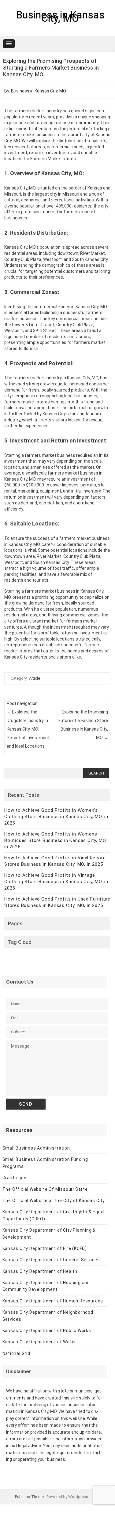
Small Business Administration (36, 1148)
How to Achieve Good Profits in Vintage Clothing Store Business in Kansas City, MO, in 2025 (56, 881)
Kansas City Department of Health (40, 1271)
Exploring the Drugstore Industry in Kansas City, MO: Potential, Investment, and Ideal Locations (28, 729)
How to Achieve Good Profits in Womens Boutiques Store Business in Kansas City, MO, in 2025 (55, 840)
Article (34, 678)
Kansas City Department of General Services (51, 1259)
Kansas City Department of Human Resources (52, 1300)
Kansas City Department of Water (39, 1341)
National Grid (16, 1353)
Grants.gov (14, 1177)
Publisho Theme (29, 1496)
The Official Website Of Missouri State (45, 1189)
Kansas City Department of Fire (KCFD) (44, 1248)
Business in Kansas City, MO (60, 16)
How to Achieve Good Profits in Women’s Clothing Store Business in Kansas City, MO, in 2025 (56, 816)
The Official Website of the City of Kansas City (53, 1200)
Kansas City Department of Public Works (46, 1330)
